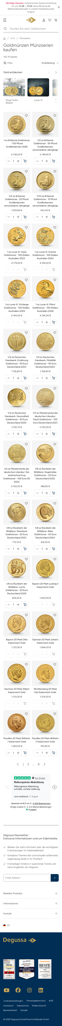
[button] (26, 116)
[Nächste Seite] (44, 764)
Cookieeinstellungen (13, 1001)
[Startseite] (4, 38)
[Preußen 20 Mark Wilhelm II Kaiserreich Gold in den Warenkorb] (53, 753)
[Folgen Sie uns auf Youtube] (6, 990)
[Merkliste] (50, 20)
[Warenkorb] (56, 20)
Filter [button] (10, 62)
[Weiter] (56, 72)
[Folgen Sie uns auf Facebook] (18, 990)
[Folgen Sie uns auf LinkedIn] (41, 990)
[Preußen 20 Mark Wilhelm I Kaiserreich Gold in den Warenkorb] (25, 753)
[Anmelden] (44, 20)
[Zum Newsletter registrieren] (55, 878)
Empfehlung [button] (48, 62)
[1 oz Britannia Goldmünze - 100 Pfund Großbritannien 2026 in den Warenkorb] (25, 161)
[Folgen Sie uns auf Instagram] (29, 990)
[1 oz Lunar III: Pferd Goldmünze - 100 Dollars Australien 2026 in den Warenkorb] (53, 322)
